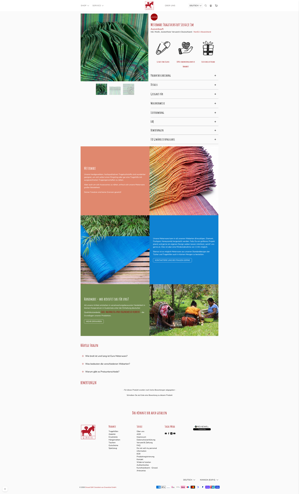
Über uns (140, 431)
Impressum (141, 437)
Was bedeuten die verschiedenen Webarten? (107, 363)
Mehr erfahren (94, 321)
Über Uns (170, 5)
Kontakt (140, 459)
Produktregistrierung (145, 456)
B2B (138, 454)
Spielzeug (113, 448)
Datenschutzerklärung (146, 440)
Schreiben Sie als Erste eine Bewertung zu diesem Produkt (149, 395)
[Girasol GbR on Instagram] (171, 434)
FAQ (138, 445)
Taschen (112, 442)
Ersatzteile (113, 437)
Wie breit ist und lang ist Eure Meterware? (106, 356)
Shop (83, 5)
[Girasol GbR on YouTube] (174, 434)
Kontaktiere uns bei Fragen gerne (172, 260)
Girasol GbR (89, 487)
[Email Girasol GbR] (166, 434)
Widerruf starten (144, 462)
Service (97, 5)
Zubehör (112, 434)
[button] (149, 394)
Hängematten (114, 440)
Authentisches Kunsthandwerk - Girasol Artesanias (147, 468)
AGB (139, 434)
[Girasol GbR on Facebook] (168, 434)
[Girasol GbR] (149, 5)
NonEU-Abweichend (202, 32)
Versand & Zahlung (145, 442)
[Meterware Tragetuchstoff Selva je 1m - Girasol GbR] (114, 47)
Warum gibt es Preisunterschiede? (102, 371)
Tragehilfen (113, 431)
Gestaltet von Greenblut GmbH (105, 487)
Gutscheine (113, 445)
